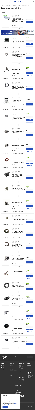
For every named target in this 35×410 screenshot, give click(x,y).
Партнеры (11, 369)
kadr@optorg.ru (18, 390)
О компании (11, 365)
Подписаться (30, 356)
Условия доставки (30, 366)
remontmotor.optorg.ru (22, 380)
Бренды (2, 369)
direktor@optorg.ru (18, 388)
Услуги (2, 367)
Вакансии (11, 375)
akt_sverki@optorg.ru (18, 392)
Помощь (28, 363)
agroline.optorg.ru (21, 379)
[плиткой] (30, 12)
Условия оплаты (29, 365)
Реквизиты (11, 376)
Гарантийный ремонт (30, 375)
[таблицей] (33, 12)
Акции (2, 365)
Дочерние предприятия (13, 370)
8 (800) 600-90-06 (18, 385)
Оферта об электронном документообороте (22, 372)
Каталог (3, 363)
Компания (12, 363)
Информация (21, 363)
